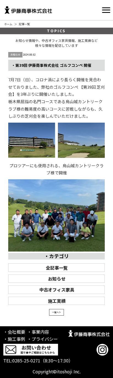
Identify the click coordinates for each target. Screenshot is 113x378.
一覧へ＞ (56, 312)
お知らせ (57, 278)
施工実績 (57, 301)
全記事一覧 (57, 267)
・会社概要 (14, 331)
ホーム (8, 24)
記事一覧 (24, 24)
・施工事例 (14, 339)
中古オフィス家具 (56, 289)
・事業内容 (38, 331)
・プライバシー (42, 339)
